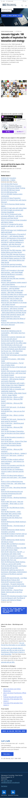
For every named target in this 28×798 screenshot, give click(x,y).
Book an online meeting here (14, 731)
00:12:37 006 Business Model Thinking (13, 188)
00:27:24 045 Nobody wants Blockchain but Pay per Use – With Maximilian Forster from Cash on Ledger (13, 351)
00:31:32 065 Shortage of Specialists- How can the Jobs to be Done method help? (13, 433)
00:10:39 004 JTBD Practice (9, 184)
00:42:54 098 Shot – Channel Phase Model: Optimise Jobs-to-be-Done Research (12, 592)
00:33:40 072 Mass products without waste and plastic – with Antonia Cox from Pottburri (12, 461)
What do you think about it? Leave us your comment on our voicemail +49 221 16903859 (14, 610)
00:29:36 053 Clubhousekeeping (11, 387)
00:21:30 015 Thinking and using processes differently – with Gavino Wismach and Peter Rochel (12, 216)
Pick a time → (7, 754)
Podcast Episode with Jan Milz (12, 697)
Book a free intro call (12, 15)
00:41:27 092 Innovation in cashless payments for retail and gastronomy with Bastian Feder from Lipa (14, 558)
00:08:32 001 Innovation (8, 178)
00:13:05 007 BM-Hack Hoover (10, 190)
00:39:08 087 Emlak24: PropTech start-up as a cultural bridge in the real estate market (14, 536)
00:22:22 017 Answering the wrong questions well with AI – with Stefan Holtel (12, 226)
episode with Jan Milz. (8, 662)
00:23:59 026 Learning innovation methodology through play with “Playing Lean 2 (13, 266)
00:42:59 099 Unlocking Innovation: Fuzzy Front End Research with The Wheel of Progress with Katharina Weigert (14, 598)
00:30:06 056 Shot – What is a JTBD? (12, 397)
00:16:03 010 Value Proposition (11, 198)
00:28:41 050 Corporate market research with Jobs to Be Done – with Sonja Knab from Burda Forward (13, 373)
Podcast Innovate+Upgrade (7, 31)
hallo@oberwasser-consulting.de (10, 782)
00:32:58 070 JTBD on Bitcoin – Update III (14, 453)
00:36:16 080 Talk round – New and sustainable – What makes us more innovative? (12, 503)
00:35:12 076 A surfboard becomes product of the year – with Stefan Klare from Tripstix (13, 483)
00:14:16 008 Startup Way (9, 192)
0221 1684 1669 (16, 758)
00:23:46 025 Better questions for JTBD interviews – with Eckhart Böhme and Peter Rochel (13, 260)
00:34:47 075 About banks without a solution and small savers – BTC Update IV (13, 477)
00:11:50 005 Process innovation (11, 186)
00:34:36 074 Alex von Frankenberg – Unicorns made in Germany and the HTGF (12, 471)
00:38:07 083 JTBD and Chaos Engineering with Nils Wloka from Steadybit (11, 518)
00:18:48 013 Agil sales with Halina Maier (14, 208)
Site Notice (4, 786)
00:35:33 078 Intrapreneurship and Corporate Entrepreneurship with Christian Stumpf (12, 493)
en (25, 1)
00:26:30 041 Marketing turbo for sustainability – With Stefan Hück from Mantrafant (13, 333)
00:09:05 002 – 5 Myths (8, 180)
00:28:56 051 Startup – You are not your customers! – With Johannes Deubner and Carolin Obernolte (13, 379)
